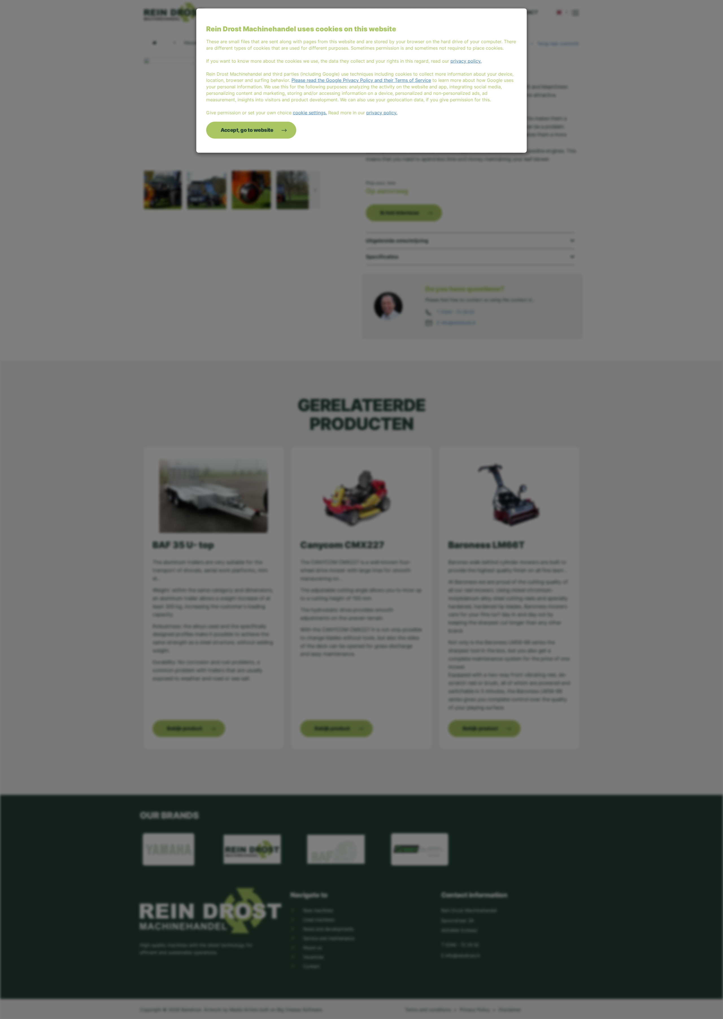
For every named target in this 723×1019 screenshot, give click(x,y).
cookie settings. (310, 112)
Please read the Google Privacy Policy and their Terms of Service (361, 80)
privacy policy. (466, 61)
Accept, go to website (247, 130)
